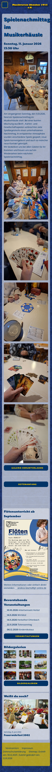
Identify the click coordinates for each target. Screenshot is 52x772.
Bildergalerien (27, 683)
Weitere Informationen (15, 585)
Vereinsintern (12, 748)
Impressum (27, 748)
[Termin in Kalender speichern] (6, 610)
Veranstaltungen (27, 636)
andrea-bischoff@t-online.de (31, 588)
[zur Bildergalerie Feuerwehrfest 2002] (26, 714)
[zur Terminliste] (26, 596)
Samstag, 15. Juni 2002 (17, 734)
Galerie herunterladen (27, 467)
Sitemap (33, 751)
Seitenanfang (27, 484)
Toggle (5, 5)
